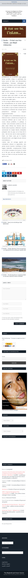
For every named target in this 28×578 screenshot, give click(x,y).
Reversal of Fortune (11, 497)
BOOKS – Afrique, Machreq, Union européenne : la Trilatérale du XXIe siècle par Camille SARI (14, 249)
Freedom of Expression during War (17, 489)
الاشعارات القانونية (6, 566)
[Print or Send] (12, 164)
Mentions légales (6, 564)
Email (3, 356)
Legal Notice (5, 562)
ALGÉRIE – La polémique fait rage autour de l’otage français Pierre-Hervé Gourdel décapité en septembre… (13, 476)
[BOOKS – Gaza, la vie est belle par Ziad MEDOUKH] (14, 213)
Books (24, 49)
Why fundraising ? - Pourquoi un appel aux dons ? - (14, 338)
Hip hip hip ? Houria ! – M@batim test (10, 510)
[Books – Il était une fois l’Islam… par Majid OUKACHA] (14, 32)
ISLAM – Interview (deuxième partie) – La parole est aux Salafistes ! (13, 512)
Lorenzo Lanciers (12, 185)
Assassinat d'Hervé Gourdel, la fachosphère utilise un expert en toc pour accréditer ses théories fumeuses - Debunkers (13, 473)
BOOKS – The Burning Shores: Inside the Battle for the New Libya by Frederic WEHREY (14, 275)
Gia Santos (4, 489)
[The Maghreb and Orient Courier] (14, 13)
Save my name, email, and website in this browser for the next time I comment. (12, 318)
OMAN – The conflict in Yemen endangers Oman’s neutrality (13, 494)
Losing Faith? (10, 469)
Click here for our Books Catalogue (10, 410)
